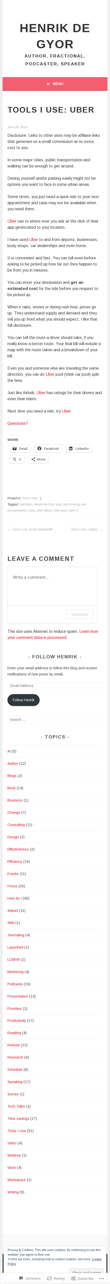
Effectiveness (18, 849)
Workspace (16, 1180)
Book (11, 788)
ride (58, 504)
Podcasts (15, 984)
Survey (13, 1094)
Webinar (14, 1155)
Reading (14, 1033)
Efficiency (14, 861)
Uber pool (60, 510)
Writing (13, 1192)
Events (13, 874)
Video (12, 1143)
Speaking (15, 1082)
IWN (10, 923)
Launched (15, 947)
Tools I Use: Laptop (84, 529)
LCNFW (13, 960)
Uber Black (44, 510)
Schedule (15, 1070)
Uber (11, 221)
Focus (12, 886)
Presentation (17, 996)
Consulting (16, 825)
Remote (13, 1045)
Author (12, 763)
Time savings (18, 1119)
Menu (58, 84)
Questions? (17, 423)
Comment (80, 614)
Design (13, 837)
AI (9, 751)
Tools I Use (29, 498)
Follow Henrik (55, 656)
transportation (17, 510)
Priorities (14, 1009)
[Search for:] (55, 720)
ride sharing (71, 504)
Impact (12, 911)
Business (15, 800)
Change (13, 812)
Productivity (16, 1021)
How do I (14, 898)
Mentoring (15, 972)
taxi (83, 504)
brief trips (25, 504)
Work (11, 1168)
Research (15, 1057)
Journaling (15, 935)
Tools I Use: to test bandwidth (32, 529)
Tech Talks (16, 1106)
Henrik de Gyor (44, 504)
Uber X (73, 510)
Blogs (12, 776)
